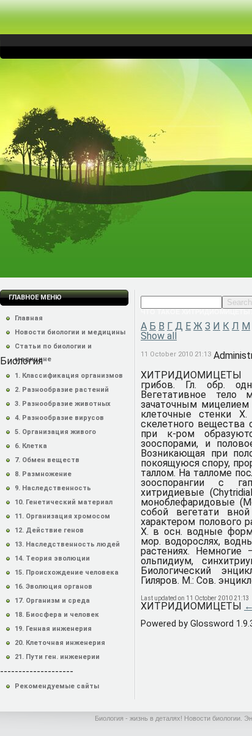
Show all (159, 336)
